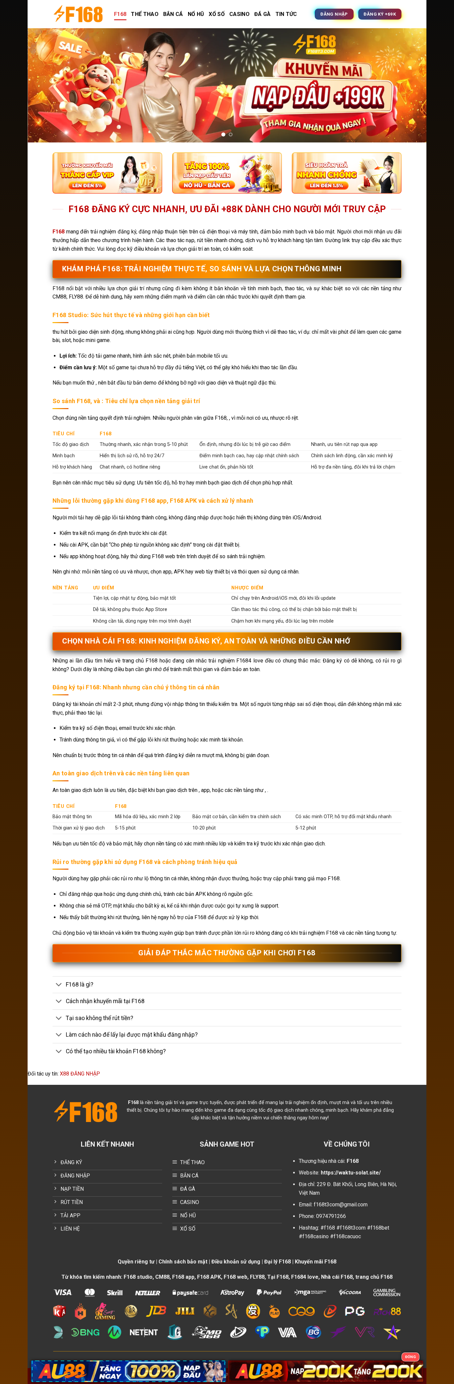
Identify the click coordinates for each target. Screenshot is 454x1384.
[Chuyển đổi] (59, 985)
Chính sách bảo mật (183, 1261)
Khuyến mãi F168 (315, 1261)
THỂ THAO (145, 14)
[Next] (410, 85)
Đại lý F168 (277, 1261)
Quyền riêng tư (136, 1261)
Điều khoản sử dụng (235, 1261)
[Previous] (44, 85)
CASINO (239, 14)
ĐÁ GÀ (262, 14)
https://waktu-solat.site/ (351, 1172)
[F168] (78, 14)
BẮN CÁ (173, 14)
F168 (120, 14)
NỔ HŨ (196, 14)
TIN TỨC (286, 14)
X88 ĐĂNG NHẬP (80, 1074)
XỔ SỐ (217, 14)
